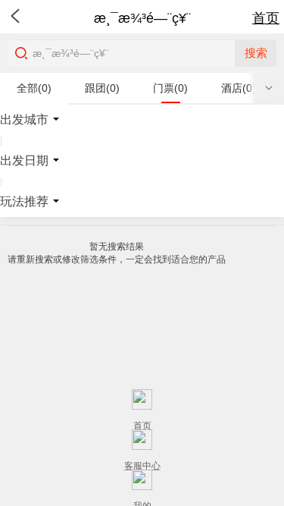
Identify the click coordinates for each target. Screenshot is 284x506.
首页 (265, 18)
